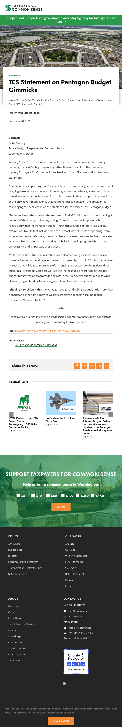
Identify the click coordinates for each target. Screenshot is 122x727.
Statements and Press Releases (97, 100)
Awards (12, 625)
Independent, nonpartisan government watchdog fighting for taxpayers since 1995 (61, 20)
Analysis (69, 538)
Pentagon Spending (69, 330)
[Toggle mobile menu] (115, 5)
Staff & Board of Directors (21, 619)
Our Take (70, 544)
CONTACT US (72, 593)
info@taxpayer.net (78, 605)
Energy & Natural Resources (23, 556)
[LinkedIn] (99, 365)
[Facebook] (77, 365)
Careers (12, 607)
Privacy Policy (15, 637)
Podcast (69, 575)
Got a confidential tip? (76, 633)
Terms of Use (15, 655)
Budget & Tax (15, 544)
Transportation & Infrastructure (25, 562)
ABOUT (13, 593)
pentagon (20, 330)
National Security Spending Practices (41, 100)
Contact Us (107, 701)
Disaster (12, 550)
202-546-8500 (76, 611)
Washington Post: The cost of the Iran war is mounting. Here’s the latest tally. (39, 422)
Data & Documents (75, 568)
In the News (14, 613)
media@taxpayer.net (80, 622)
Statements (71, 562)
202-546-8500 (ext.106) (81, 627)
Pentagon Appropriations (70, 100)
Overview (13, 601)
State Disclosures (17, 643)
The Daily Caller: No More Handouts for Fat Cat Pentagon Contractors (76, 421)
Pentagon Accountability (42, 330)
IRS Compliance (16, 649)
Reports (69, 581)
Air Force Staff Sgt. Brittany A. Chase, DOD (36, 344)
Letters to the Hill (74, 556)
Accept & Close (61, 721)
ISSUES (13, 531)
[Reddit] (91, 365)
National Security (16, 100)
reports (54, 162)
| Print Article (38, 104)
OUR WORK (73, 531)
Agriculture (14, 538)
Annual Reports (16, 631)
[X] (84, 365)
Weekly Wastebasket (76, 550)
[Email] (106, 365)
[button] (11, 412)
